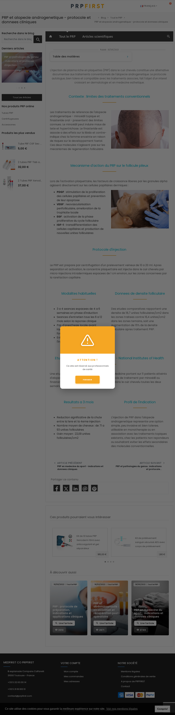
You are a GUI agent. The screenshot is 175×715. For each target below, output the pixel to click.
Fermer (87, 379)
